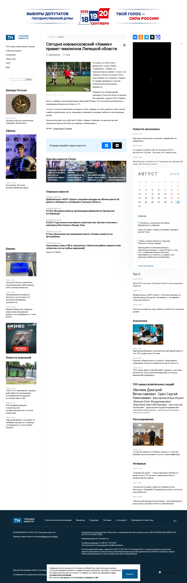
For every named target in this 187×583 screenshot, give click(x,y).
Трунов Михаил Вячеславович (168, 410)
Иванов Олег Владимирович (152, 401)
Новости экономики (146, 129)
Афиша (10, 130)
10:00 (13, 418)
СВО (8, 63)
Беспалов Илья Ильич (168, 398)
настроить (65, 577)
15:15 (140, 291)
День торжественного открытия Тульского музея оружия (154, 242)
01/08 (135, 468)
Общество (11, 59)
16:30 (13, 280)
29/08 (8, 118)
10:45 (140, 305)
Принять (130, 574)
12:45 (140, 134)
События (142, 216)
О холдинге (121, 520)
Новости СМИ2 (53, 252)
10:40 (140, 146)
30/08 (8, 183)
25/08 (135, 358)
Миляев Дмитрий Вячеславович (147, 392)
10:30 (140, 497)
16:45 (13, 388)
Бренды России (16, 90)
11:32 (139, 348)
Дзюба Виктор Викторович (144, 410)
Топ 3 (136, 274)
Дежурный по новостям (142, 520)
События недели (13, 50)
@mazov (45, 536)
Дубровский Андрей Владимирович (162, 407)
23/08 (135, 368)
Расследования (143, 419)
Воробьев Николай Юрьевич (150, 404)
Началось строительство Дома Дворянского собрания (153, 224)
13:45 (13, 403)
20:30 (14, 183)
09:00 (13, 118)
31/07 (135, 483)
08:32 (140, 483)
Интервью (139, 463)
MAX (55, 536)
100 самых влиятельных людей (20, 46)
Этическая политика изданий (58, 520)
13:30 (140, 449)
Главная (51, 37)
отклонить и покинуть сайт (86, 577)
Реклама (107, 520)
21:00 (140, 358)
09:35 (140, 157)
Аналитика (11, 54)
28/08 (8, 388)
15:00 (13, 292)
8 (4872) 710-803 (107, 543)
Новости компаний (18, 357)
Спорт (60, 37)
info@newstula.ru (115, 545)
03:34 (140, 279)
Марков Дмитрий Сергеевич (141, 412)
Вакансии (80, 520)
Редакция (93, 520)
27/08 (8, 280)
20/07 (135, 497)
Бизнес (10, 248)
